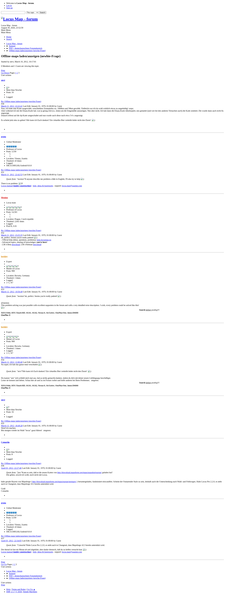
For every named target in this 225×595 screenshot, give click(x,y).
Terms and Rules (19, 589)
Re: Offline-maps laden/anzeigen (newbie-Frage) (21, 101)
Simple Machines (30, 592)
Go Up (4, 564)
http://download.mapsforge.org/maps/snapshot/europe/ (79, 472)
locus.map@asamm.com (72, 186)
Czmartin (5, 442)
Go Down (5, 73)
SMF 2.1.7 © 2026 (14, 592)
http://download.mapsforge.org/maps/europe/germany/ (54, 481)
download (16, 244)
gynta (3, 137)
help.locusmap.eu (44, 240)
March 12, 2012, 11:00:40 (11, 362)
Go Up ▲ (31, 589)
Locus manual (16, 186)
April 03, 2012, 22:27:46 (11, 468)
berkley (4, 256)
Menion (4, 198)
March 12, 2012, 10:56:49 (12, 292)
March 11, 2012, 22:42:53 (11, 175)
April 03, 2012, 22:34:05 (11, 541)
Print (3, 70)
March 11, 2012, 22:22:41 (11, 106)
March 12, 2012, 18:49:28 (12, 426)
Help (8, 589)
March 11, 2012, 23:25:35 (11, 235)
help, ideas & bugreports (43, 186)
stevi (3, 80)
